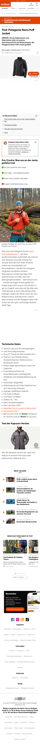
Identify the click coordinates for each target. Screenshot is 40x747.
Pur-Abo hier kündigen (11, 640)
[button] (20, 66)
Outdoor (9, 733)
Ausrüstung (5, 8)
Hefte (17, 1)
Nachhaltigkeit (30, 8)
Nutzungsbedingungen (14, 656)
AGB (27, 650)
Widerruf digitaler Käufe (28, 640)
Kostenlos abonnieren (15, 609)
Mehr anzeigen (18, 577)
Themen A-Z (21, 634)
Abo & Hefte (24, 678)
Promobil (17, 733)
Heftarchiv (15, 678)
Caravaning (8, 722)
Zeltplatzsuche (22, 8)
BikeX (31, 717)
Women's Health (20, 739)
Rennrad (26, 629)
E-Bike (33, 629)
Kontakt (12, 650)
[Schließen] (36, 142)
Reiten (13, 634)
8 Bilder (35, 74)
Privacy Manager (10, 662)
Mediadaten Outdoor (12, 688)
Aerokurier (8, 717)
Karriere (20, 667)
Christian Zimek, (16, 50)
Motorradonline (30, 728)
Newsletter (7, 629)
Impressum (20, 650)
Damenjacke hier (10, 411)
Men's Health (19, 728)
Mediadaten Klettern (27, 688)
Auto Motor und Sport (21, 717)
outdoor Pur (31, 634)
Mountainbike (17, 629)
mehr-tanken (8, 728)
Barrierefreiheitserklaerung (25, 662)
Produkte (23, 1)
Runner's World (27, 733)
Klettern (13, 8)
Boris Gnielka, (6, 50)
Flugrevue (24, 722)
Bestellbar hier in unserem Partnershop (19, 408)
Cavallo (16, 722)
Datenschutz (28, 656)
